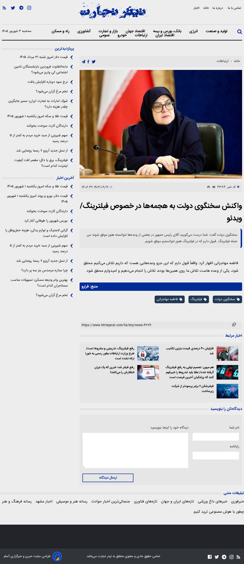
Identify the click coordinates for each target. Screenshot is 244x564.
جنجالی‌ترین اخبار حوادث (110, 501)
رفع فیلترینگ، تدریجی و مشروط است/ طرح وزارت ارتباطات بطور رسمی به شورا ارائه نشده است (109, 353)
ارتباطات (141, 35)
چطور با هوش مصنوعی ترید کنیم (219, 512)
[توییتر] (12, 14)
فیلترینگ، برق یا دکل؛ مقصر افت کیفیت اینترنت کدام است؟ (41, 163)
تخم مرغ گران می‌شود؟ (52, 91)
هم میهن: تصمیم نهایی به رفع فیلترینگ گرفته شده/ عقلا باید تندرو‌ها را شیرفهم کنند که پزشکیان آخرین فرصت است (189, 372)
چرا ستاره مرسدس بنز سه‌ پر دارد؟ (44, 270)
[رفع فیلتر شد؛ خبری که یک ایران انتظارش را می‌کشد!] (148, 372)
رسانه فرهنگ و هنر (17, 501)
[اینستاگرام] (29, 14)
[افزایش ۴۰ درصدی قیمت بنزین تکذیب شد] (227, 353)
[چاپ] (207, 187)
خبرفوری (237, 501)
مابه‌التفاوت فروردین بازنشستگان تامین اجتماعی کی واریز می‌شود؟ (41, 69)
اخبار (196, 8)
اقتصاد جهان (136, 31)
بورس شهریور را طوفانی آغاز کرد (46, 221)
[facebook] (88, 61)
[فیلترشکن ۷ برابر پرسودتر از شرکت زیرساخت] (227, 391)
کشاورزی (84, 31)
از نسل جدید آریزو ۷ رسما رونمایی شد (42, 151)
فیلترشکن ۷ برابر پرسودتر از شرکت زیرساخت (193, 389)
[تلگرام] (21, 14)
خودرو (122, 35)
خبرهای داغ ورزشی (212, 501)
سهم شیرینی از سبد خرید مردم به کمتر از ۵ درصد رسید (39, 138)
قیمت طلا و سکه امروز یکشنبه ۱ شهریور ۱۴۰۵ (37, 116)
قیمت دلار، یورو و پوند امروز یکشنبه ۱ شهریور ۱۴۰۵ (37, 199)
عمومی (105, 35)
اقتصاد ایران (165, 35)
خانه (206, 8)
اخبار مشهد (44, 501)
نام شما (234, 428)
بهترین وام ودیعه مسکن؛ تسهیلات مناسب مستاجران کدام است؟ (39, 283)
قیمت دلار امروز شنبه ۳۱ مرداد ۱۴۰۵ (44, 57)
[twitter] (93, 61)
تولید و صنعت (217, 31)
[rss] (4, 14)
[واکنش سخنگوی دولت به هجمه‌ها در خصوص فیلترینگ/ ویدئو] (161, 124)
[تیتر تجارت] (112, 13)
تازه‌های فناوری (145, 501)
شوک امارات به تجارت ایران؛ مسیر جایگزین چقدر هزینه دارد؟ (38, 104)
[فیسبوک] (210, 556)
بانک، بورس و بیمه (167, 31)
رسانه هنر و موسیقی (71, 501)
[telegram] (83, 61)
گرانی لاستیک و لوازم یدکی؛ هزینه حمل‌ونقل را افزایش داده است (36, 233)
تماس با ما (235, 8)
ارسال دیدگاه (108, 478)
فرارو (85, 286)
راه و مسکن (61, 31)
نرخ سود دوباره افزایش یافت (48, 82)
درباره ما (218, 8)
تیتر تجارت (104, 556)
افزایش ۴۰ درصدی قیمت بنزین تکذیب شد (190, 351)
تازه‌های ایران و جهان (177, 501)
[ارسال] (212, 187)
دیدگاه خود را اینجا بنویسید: (169, 428)
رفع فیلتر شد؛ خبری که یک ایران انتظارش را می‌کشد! (114, 370)
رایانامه (234, 446)
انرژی (194, 31)
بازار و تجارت (108, 31)
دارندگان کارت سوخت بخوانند (47, 126)
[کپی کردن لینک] (234, 325)
